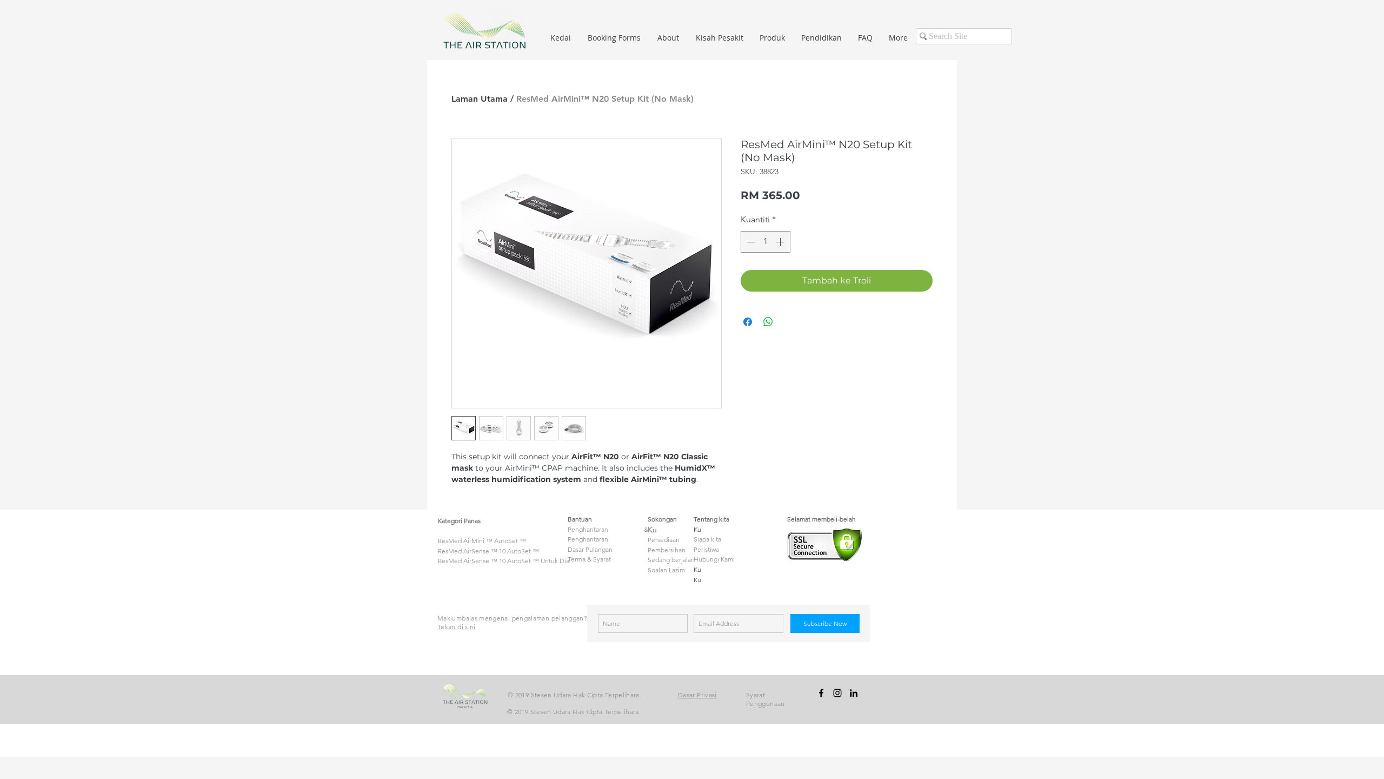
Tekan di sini (456, 627)
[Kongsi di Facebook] (747, 321)
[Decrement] (749, 242)
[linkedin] (853, 693)
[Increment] (781, 242)
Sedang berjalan (671, 560)
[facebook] (821, 693)
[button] (772, 38)
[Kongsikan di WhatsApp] (768, 321)
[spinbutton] (765, 242)
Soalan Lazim (666, 570)
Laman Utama (479, 99)
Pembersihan (667, 550)
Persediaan (664, 540)
